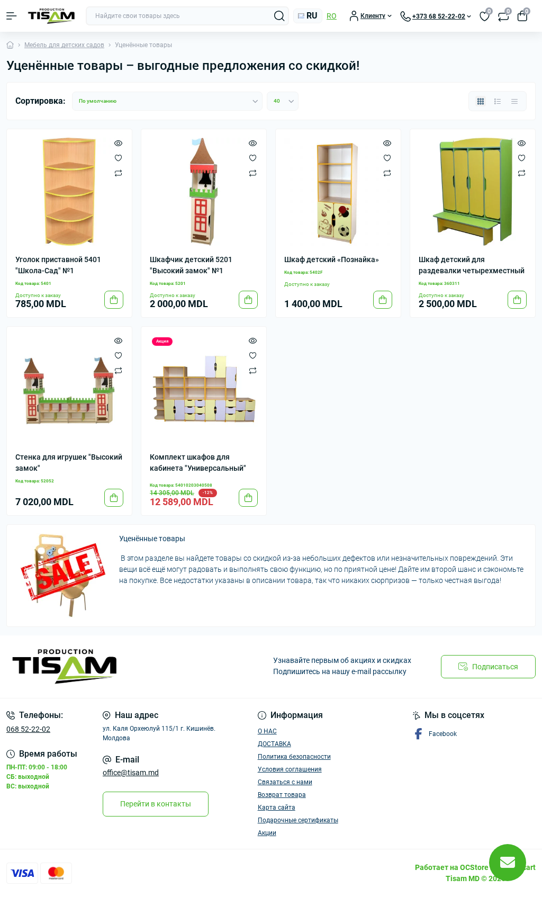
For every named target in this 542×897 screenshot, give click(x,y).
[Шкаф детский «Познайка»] (338, 192)
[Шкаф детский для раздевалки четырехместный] (473, 192)
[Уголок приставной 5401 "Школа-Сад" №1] (69, 192)
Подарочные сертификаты (298, 820)
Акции (267, 833)
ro (332, 16)
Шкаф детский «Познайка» (331, 259)
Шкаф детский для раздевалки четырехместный (472, 265)
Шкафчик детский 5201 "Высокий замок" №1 (191, 265)
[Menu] (11, 16)
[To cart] (113, 300)
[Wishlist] (118, 158)
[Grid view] (480, 101)
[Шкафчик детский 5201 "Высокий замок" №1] (204, 192)
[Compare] (118, 172)
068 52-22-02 (28, 729)
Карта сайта (276, 807)
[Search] (279, 16)
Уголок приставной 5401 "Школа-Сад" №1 (58, 265)
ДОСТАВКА (274, 744)
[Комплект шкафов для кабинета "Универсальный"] (204, 389)
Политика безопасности (294, 756)
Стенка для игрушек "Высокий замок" (68, 462)
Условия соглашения (290, 769)
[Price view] (514, 101)
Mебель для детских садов (64, 45)
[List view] (497, 101)
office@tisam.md (131, 772)
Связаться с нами (285, 782)
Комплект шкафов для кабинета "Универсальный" (198, 462)
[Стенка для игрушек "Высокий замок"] (69, 389)
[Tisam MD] (90, 666)
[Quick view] (118, 143)
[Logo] (51, 16)
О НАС (267, 731)
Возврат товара (282, 795)
